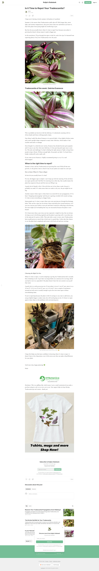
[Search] (79, 2)
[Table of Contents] (1, 285)
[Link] (23, 88)
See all (27, 541)
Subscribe (87, 2)
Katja (29, 11)
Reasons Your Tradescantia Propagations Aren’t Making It (43, 510)
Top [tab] (26, 506)
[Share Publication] (82, 2)
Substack (43, 568)
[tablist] (31, 489)
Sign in (95, 2)
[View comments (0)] (29, 15)
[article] (49, 513)
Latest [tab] (30, 506)
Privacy (46, 561)
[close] (62, 527)
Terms (50, 561)
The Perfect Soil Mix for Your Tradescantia (38, 520)
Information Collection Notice (49, 546)
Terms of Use (56, 545)
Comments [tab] (28, 489)
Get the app (56, 564)
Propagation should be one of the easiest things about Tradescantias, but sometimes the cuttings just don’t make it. (42, 512)
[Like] (26, 15)
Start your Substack (46, 564)
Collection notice (56, 561)
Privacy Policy (59, 546)
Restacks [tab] (34, 489)
